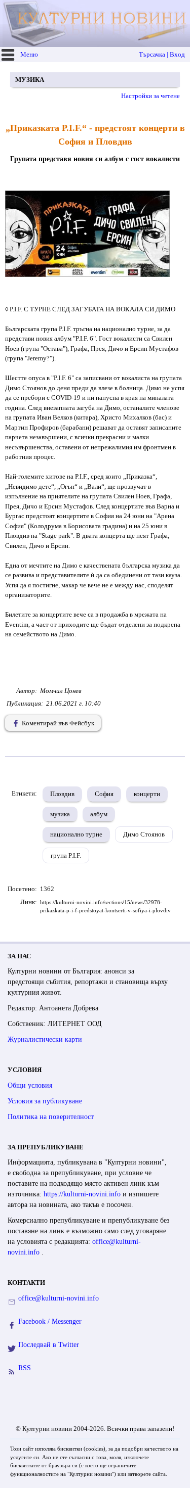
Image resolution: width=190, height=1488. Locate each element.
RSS (24, 1368)
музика (60, 814)
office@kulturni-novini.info (58, 1298)
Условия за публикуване (45, 1101)
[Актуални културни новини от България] (96, 23)
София (104, 794)
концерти (147, 794)
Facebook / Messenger (50, 1321)
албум (98, 814)
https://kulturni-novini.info (83, 1194)
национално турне (76, 834)
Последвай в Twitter (48, 1344)
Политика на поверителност (51, 1117)
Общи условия (30, 1085)
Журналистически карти (45, 1039)
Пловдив (62, 794)
